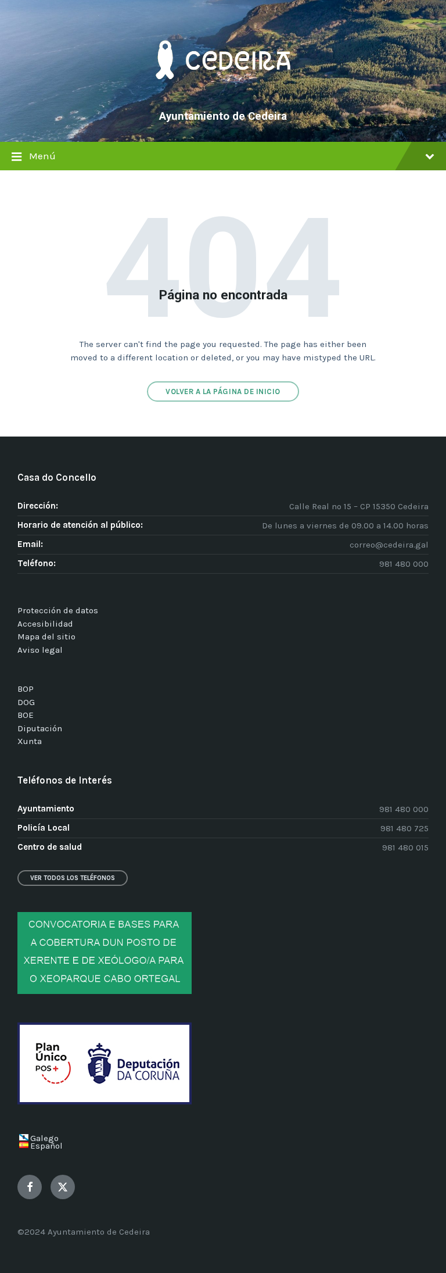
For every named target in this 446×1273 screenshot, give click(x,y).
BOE (25, 715)
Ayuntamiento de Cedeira (223, 116)
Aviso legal (40, 650)
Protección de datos (57, 610)
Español (46, 1145)
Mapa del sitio (46, 636)
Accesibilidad (45, 623)
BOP (25, 689)
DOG (26, 702)
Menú (42, 156)
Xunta (29, 741)
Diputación (39, 728)
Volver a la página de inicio (223, 391)
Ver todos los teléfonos (72, 878)
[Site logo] (223, 96)
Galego (44, 1138)
